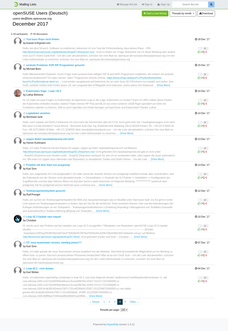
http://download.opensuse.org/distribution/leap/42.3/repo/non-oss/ (58, 52)
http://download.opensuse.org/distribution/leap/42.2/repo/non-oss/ (59, 151)
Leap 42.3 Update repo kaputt (43, 216)
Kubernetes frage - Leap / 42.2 (43, 91)
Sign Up (165, 4)
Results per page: (110, 310)
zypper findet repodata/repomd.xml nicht (49, 139)
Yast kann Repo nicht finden (42, 39)
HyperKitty (112, 324)
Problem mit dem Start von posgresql (47, 165)
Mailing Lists (27, 4)
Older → (134, 301)
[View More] (163, 85)
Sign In (148, 4)
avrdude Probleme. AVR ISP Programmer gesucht (54, 65)
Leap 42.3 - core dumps (39, 268)
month (182, 13)
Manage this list (128, 4)
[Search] (211, 4)
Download (207, 13)
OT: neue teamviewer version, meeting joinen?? (53, 242)
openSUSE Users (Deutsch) (40, 13)
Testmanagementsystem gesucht (45, 191)
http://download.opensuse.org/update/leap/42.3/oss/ (51, 237)
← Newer (94, 301)
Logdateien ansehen (37, 113)
